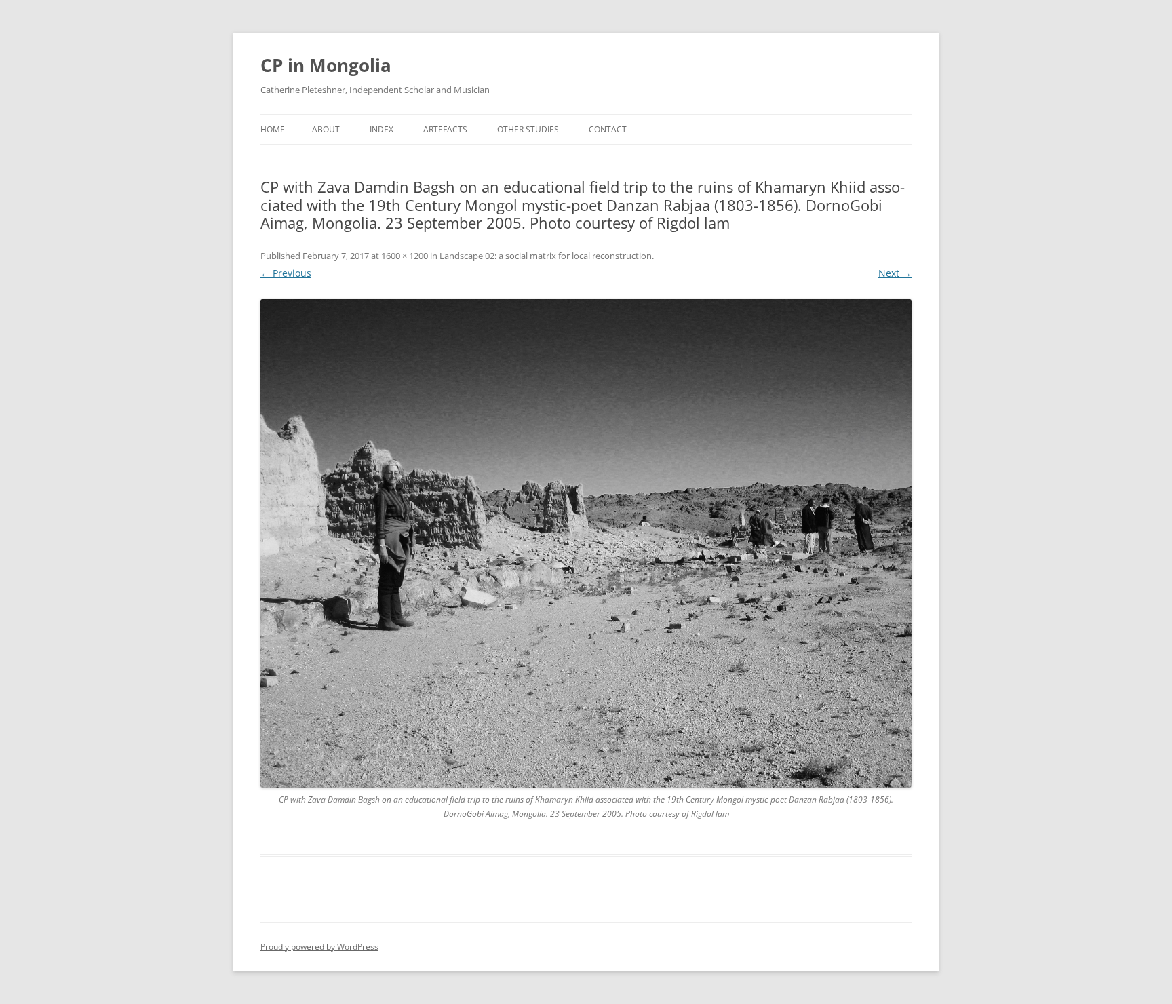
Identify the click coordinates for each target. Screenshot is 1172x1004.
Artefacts (445, 129)
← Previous (285, 273)
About (326, 129)
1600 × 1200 (404, 256)
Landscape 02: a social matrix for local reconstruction (546, 256)
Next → (895, 273)
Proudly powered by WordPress (319, 946)
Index (381, 129)
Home (272, 129)
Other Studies (528, 129)
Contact (608, 129)
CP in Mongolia (325, 65)
